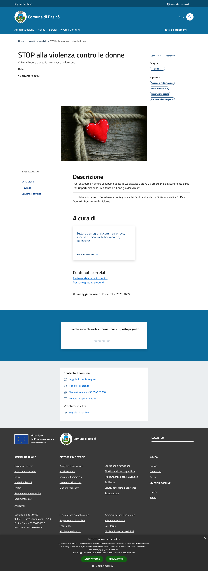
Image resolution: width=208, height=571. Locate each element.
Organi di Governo (23, 466)
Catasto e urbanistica (70, 482)
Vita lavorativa (67, 471)
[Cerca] (190, 17)
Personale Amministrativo (27, 493)
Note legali (110, 526)
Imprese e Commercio (71, 477)
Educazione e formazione (117, 466)
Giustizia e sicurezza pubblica (120, 471)
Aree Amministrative (25, 471)
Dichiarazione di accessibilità (119, 531)
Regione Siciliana (23, 4)
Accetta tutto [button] (92, 559)
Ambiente (110, 482)
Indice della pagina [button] (30, 171)
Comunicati (155, 471)
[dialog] (104, 553)
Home (21, 41)
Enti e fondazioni (23, 482)
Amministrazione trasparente (120, 515)
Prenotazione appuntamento (74, 515)
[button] (103, 565)
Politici (17, 488)
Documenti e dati (23, 499)
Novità (32, 41)
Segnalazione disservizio (72, 520)
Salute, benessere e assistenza (120, 487)
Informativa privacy (115, 520)
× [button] (204, 538)
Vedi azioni (171, 55)
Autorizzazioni (112, 493)
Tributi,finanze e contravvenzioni (122, 477)
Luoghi (153, 492)
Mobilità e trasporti (69, 488)
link (133, 552)
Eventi (153, 497)
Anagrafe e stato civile (71, 466)
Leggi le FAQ (66, 526)
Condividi (155, 55)
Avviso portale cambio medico (90, 278)
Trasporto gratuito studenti (88, 282)
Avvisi (42, 41)
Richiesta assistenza (70, 531)
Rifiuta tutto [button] (116, 559)
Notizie (153, 466)
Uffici (17, 477)
